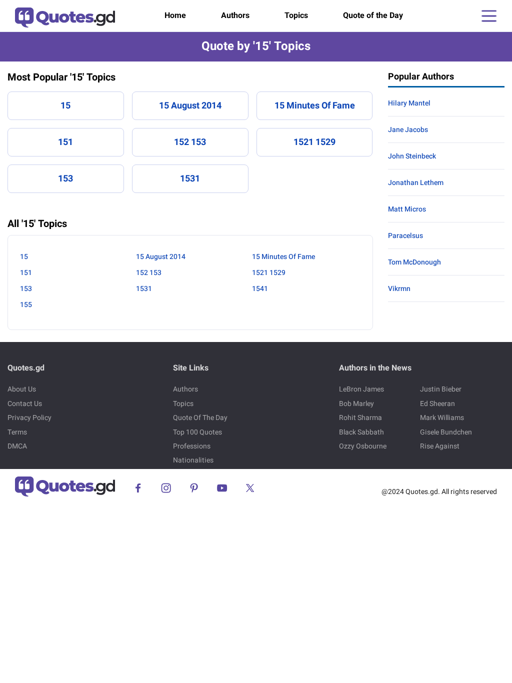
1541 (260, 289)
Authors (235, 16)
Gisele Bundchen (446, 432)
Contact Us (25, 403)
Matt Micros (407, 209)
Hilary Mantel (409, 103)
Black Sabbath (361, 432)
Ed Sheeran (437, 403)
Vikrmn (399, 289)
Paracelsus (405, 235)
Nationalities (193, 460)
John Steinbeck (412, 156)
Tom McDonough (414, 262)
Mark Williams (442, 417)
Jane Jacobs (408, 129)
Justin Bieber (441, 389)
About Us (22, 389)
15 (65, 105)
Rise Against (440, 446)
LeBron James (361, 389)
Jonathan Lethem (416, 183)
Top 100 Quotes (197, 432)
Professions (191, 446)
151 (65, 142)
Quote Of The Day (200, 417)
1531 (190, 179)
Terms (17, 432)
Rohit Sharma (360, 417)
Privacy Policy (30, 417)
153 (65, 179)
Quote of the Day (373, 16)
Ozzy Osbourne (362, 446)
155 (26, 305)
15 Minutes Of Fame (314, 105)
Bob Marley (356, 403)
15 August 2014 (190, 105)
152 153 (190, 142)
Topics (296, 16)
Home (175, 16)
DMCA (17, 446)
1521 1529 (315, 142)
